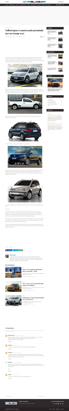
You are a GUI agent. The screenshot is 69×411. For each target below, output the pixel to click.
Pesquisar (60, 1)
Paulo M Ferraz (11, 335)
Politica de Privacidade (46, 4)
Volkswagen (10, 246)
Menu (7, 1)
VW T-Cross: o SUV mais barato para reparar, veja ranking (32, 284)
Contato (39, 4)
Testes (28, 4)
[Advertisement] (34, 15)
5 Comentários (22, 36)
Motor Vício (50, 114)
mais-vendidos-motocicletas (55, 104)
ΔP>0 (55, 105)
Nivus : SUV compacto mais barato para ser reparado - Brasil (32, 270)
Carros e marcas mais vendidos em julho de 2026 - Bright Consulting (52, 62)
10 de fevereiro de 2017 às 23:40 (17, 345)
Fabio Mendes (12, 255)
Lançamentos (33, 4)
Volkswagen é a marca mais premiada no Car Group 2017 (33, 298)
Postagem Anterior (9, 396)
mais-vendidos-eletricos (55, 102)
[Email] (44, 36)
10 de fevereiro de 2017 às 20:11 (19, 335)
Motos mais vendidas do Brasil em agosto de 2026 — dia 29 (52, 32)
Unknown (10, 345)
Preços (17, 4)
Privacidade (58, 409)
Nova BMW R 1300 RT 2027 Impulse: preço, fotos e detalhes (52, 45)
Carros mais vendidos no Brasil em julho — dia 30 (52, 69)
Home (6, 4)
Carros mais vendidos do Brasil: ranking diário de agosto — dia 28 (55, 116)
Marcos (9, 374)
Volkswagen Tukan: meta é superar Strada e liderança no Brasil (52, 56)
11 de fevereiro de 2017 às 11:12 (17, 352)
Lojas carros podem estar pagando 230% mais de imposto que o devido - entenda (55, 124)
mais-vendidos (55, 99)
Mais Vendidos (12, 4)
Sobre (54, 409)
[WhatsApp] (20, 250)
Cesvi (12, 27)
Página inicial (7, 27)
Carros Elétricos (23, 4)
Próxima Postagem (41, 396)
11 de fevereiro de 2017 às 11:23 (16, 362)
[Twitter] (42, 36)
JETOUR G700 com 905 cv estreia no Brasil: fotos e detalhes (52, 38)
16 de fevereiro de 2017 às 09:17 (16, 374)
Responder (9, 341)
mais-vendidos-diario (55, 100)
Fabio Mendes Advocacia (52, 122)
